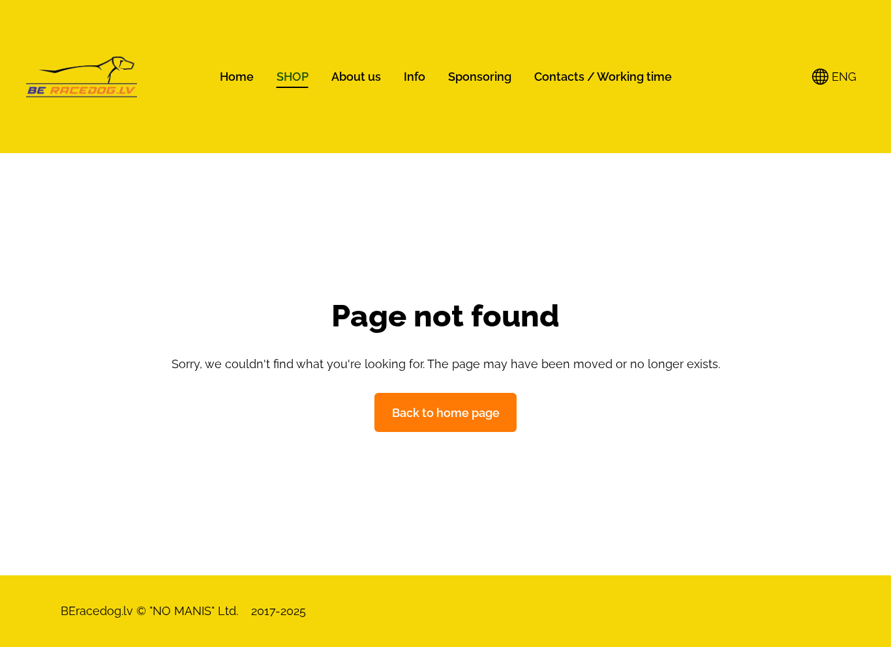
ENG (842, 76)
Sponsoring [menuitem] (479, 76)
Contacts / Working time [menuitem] (603, 76)
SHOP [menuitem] (293, 76)
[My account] (787, 76)
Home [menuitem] (237, 76)
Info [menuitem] (414, 76)
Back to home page (446, 413)
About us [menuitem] (356, 76)
